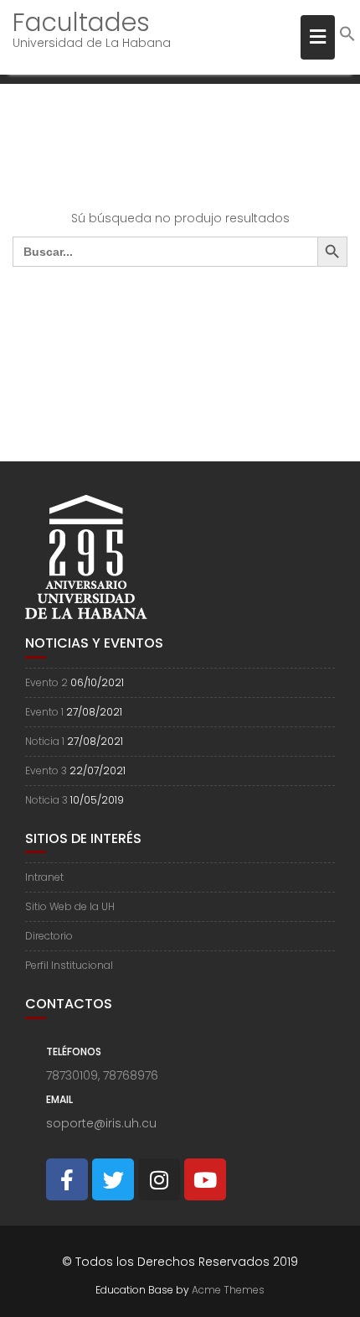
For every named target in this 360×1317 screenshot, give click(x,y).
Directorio (49, 936)
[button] (347, 38)
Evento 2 (46, 682)
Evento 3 (46, 770)
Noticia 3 (46, 800)
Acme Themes (228, 1290)
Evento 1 (44, 712)
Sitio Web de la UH (70, 906)
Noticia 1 (44, 741)
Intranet (44, 877)
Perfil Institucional (69, 965)
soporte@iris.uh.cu (101, 1123)
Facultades (81, 22)
